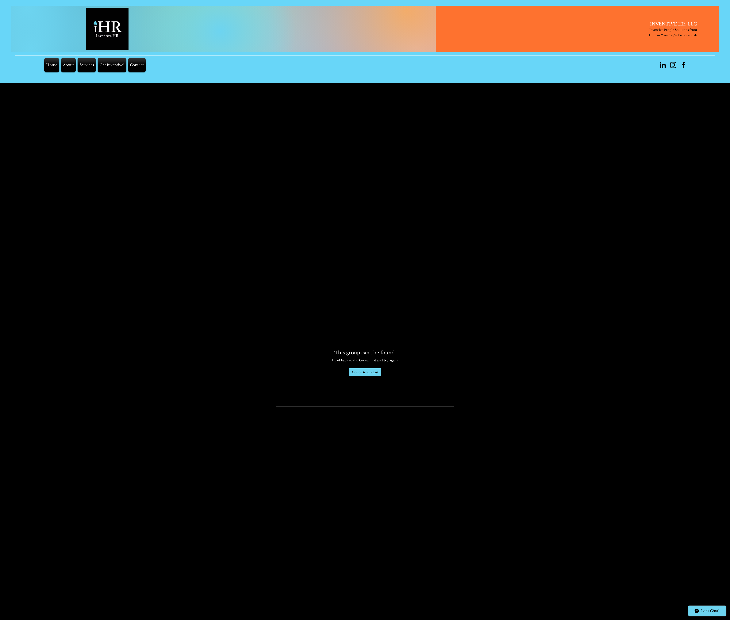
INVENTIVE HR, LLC (673, 24)
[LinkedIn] (663, 65)
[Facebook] (683, 65)
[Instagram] (673, 65)
